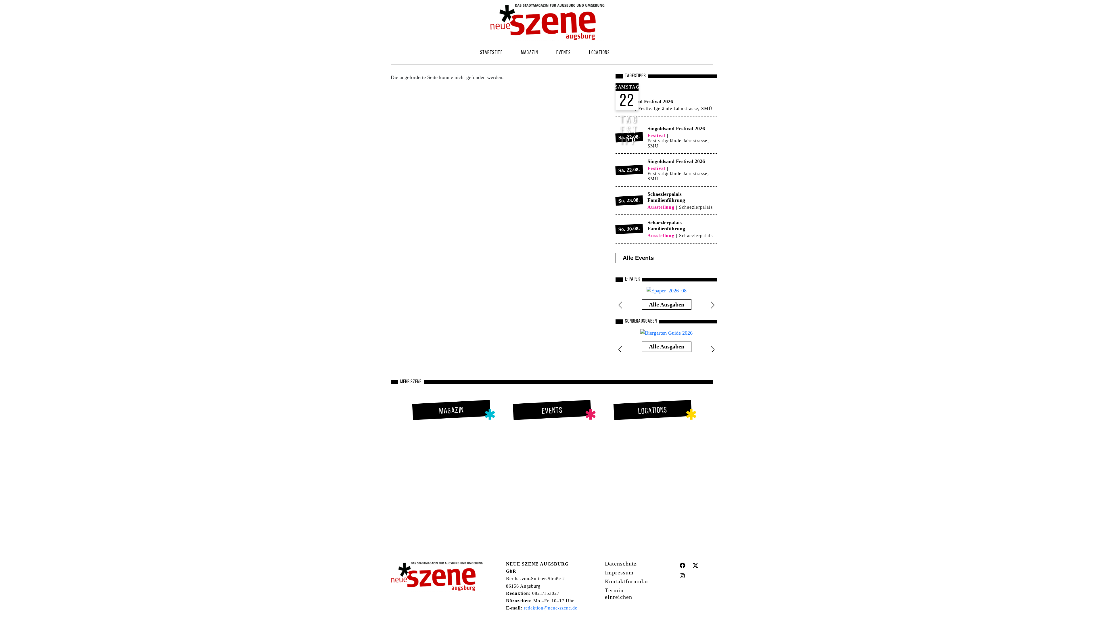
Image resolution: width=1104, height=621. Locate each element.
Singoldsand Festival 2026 (644, 101)
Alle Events (638, 258)
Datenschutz (621, 563)
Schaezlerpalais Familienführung (666, 197)
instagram (683, 576)
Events (563, 52)
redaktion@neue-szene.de (550, 607)
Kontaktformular (627, 581)
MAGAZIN (529, 52)
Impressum (619, 572)
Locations (599, 52)
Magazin (451, 411)
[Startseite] (550, 22)
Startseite (491, 52)
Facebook (683, 565)
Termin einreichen (618, 593)
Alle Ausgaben (666, 304)
